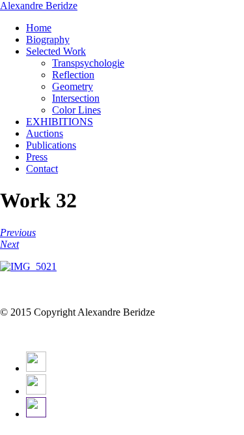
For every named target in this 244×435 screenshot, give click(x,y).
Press (36, 156)
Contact (42, 168)
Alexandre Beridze (38, 5)
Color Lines (76, 109)
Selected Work (56, 51)
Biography (48, 39)
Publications (51, 145)
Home (38, 27)
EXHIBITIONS (59, 121)
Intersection (76, 98)
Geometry (72, 86)
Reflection (73, 74)
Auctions (44, 133)
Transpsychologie (88, 62)
